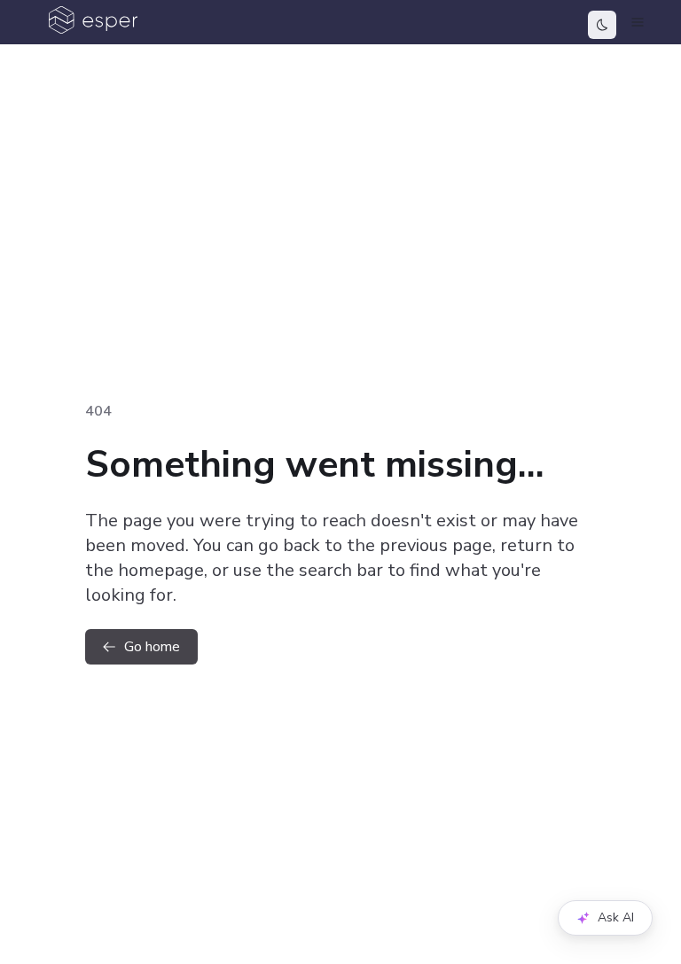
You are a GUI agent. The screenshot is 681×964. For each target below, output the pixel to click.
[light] (602, 25)
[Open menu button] (637, 22)
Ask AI (616, 917)
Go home (152, 647)
